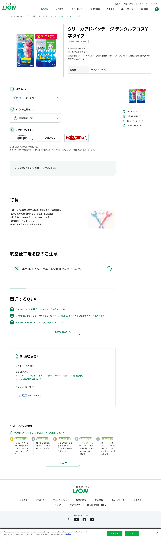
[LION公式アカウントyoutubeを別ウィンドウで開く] (76, 519)
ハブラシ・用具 (36, 375)
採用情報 (138, 499)
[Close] (157, 532)
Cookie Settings (114, 533)
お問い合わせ (129, 4)
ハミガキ (21, 375)
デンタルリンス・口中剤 (58, 375)
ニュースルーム (118, 499)
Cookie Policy (66, 534)
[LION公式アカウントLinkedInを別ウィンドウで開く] (92, 519)
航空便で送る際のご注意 (28, 168)
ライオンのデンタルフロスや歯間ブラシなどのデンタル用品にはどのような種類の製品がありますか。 (60, 315)
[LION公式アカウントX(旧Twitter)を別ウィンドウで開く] (69, 519)
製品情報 (23, 499)
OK (132, 533)
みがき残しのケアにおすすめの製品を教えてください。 (39, 322)
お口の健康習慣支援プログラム (30, 379)
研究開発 (40, 499)
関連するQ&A (51, 168)
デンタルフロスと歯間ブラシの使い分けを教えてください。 (41, 309)
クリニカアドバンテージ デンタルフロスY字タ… (66, 16)
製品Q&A (118, 4)
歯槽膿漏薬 (78, 375)
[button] (157, 9)
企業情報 (99, 499)
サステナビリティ (60, 499)
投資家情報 (81, 499)
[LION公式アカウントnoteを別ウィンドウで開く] (84, 519)
